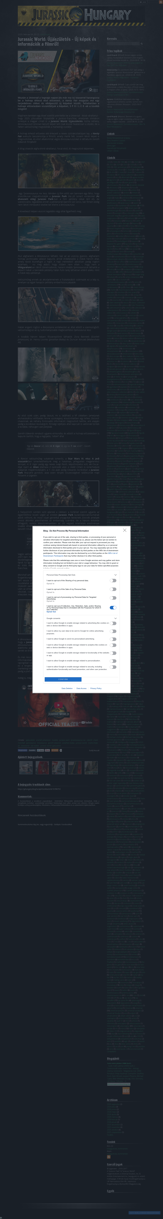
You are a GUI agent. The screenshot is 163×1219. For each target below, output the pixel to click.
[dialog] (81, 609)
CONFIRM (63, 679)
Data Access (81, 688)
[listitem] (81, 575)
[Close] (125, 531)
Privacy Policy (95, 688)
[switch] (113, 580)
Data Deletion (67, 688)
